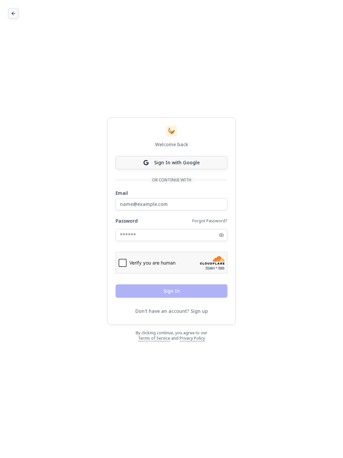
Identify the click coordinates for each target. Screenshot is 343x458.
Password (127, 221)
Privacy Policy (192, 338)
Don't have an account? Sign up (171, 311)
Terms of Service (154, 338)
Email (122, 193)
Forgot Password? (209, 221)
